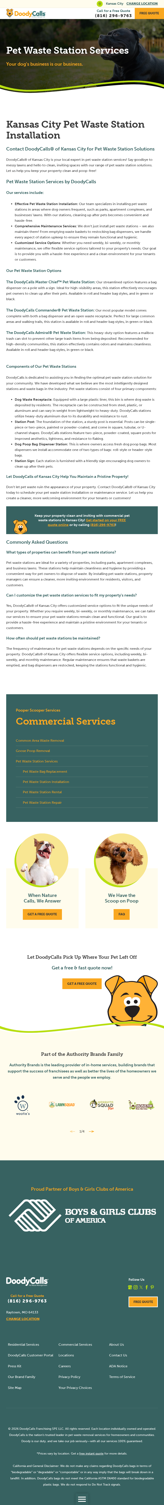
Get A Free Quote (42, 914)
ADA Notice (118, 1366)
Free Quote (149, 13)
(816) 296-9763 (102, 525)
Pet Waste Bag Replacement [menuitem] (45, 771)
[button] (82, 1499)
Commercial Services (75, 1345)
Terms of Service (122, 1377)
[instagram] (135, 1287)
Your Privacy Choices (75, 1388)
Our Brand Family (21, 1377)
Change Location (142, 4)
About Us (116, 1345)
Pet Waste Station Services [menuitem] (37, 761)
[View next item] (91, 1131)
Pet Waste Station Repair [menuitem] (42, 803)
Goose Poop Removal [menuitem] (33, 751)
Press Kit (14, 1366)
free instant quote (91, 1453)
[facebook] (147, 1287)
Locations (66, 1355)
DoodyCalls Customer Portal (30, 1355)
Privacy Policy (69, 1377)
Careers (65, 1366)
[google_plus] (130, 1287)
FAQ (122, 914)
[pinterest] (152, 1287)
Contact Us (118, 1355)
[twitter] (141, 1287)
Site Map (15, 1388)
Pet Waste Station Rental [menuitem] (42, 792)
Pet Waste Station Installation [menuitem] (46, 782)
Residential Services (23, 1345)
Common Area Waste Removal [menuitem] (40, 740)
